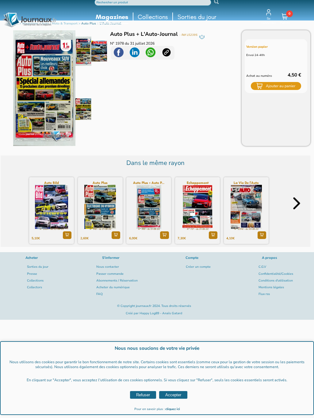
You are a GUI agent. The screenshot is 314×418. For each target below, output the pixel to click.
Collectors (34, 287)
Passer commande (110, 274)
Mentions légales (271, 287)
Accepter (173, 395)
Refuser (143, 395)
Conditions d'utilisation (275, 280)
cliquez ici (172, 409)
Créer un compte (198, 267)
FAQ (99, 294)
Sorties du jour (197, 17)
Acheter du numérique (113, 287)
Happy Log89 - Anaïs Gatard (161, 313)
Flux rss (264, 294)
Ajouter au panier (280, 86)
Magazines (112, 17)
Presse (32, 274)
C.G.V (262, 267)
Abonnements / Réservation (117, 280)
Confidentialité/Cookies (275, 274)
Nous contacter (107, 267)
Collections (153, 17)
